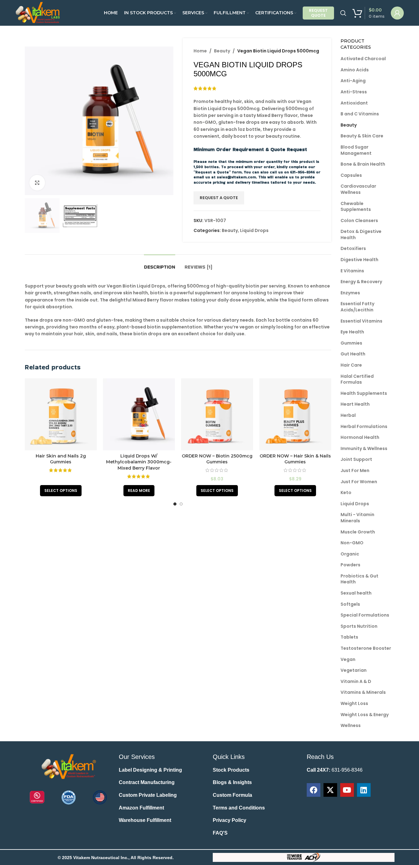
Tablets (349, 637)
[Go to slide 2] (181, 504)
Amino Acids (355, 70)
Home (200, 51)
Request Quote (318, 12)
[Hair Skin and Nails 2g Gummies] (61, 414)
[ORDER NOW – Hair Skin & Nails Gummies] (295, 414)
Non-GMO (352, 543)
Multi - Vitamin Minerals (357, 517)
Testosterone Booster (366, 648)
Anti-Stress (354, 92)
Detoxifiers (353, 248)
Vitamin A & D (356, 681)
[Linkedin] (364, 790)
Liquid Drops (254, 230)
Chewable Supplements (356, 206)
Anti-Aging (353, 81)
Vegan (348, 659)
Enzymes (350, 293)
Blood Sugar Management (356, 150)
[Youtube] (347, 790)
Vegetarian (354, 670)
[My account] (397, 13)
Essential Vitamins (361, 321)
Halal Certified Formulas (357, 379)
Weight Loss (354, 703)
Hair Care (351, 365)
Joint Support (356, 459)
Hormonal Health (360, 437)
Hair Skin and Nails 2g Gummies (61, 459)
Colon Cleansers (359, 220)
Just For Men (355, 470)
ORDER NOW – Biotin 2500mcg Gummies (217, 459)
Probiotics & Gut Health (359, 579)
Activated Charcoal (363, 59)
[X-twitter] (330, 790)
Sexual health (356, 593)
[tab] (159, 263)
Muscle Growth (358, 532)
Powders (350, 565)
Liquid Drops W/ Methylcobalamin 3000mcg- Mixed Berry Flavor (139, 462)
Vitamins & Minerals (363, 692)
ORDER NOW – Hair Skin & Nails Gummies (295, 459)
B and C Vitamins (360, 114)
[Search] (343, 13)
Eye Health (352, 332)
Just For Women (359, 482)
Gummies (351, 343)
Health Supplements (364, 393)
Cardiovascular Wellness (358, 189)
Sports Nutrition (359, 626)
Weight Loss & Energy (365, 714)
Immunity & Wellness (364, 448)
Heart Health (355, 404)
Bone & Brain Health (363, 164)
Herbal (348, 415)
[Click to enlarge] (37, 182)
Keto (346, 492)
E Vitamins (352, 271)
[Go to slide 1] (174, 504)
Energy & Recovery (361, 282)
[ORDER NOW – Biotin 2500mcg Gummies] (217, 414)
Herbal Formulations (364, 426)
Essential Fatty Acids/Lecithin (357, 307)
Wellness (351, 725)
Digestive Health (359, 259)
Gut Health (353, 354)
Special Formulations (365, 615)
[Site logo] (38, 12)
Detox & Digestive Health (361, 234)
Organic (350, 554)
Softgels (350, 604)
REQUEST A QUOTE (219, 197)
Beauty (222, 51)
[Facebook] (313, 790)
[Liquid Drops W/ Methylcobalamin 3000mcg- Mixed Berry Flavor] (139, 414)
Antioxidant (354, 103)
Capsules (351, 175)
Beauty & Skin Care (362, 136)
